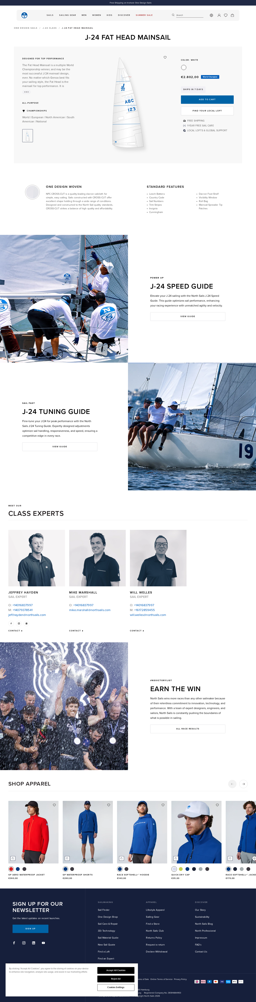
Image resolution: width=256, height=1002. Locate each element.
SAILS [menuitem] (50, 15)
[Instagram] (19, 623)
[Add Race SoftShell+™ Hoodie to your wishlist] (163, 805)
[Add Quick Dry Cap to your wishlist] (217, 805)
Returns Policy (154, 937)
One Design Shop (108, 916)
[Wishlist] (226, 15)
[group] (33, 842)
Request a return (155, 944)
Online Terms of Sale (139, 979)
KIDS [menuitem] (110, 15)
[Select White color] (174, 869)
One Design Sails (25, 28)
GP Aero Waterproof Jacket (26, 875)
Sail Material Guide (108, 937)
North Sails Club (155, 930)
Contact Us (201, 951)
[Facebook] (11, 623)
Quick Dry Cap (180, 875)
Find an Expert (106, 958)
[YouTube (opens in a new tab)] (44, 943)
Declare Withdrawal (156, 951)
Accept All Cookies (115, 970)
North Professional (205, 930)
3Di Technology (106, 930)
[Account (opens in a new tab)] (219, 15)
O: (20, 605)
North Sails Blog (204, 923)
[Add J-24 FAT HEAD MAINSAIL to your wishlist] (165, 57)
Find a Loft (104, 951)
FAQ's (198, 944)
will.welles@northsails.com (148, 615)
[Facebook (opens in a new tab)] (15, 943)
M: (20, 610)
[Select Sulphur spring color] (181, 869)
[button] (232, 784)
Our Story (200, 909)
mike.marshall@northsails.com (90, 610)
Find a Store (152, 923)
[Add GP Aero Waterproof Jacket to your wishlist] (54, 805)
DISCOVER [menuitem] (124, 15)
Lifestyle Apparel (155, 909)
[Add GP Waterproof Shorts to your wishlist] (108, 805)
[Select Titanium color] (200, 869)
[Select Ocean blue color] (18, 869)
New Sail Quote (106, 944)
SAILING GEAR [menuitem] (67, 15)
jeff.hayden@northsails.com (27, 615)
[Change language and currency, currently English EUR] (211, 15)
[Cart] (232, 15)
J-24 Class (50, 28)
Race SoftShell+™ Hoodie (133, 875)
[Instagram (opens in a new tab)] (24, 943)
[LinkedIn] (26, 623)
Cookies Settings (115, 987)
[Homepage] (24, 15)
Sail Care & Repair (108, 923)
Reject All (116, 978)
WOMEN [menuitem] (96, 15)
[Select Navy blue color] (194, 869)
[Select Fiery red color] (11, 869)
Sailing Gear (152, 916)
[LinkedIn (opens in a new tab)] (34, 943)
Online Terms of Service (161, 979)
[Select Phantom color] (24, 869)
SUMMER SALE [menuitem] (144, 15)
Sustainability (202, 916)
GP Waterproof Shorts (78, 875)
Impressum (201, 937)
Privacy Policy (180, 979)
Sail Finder (104, 909)
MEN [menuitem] (84, 15)
